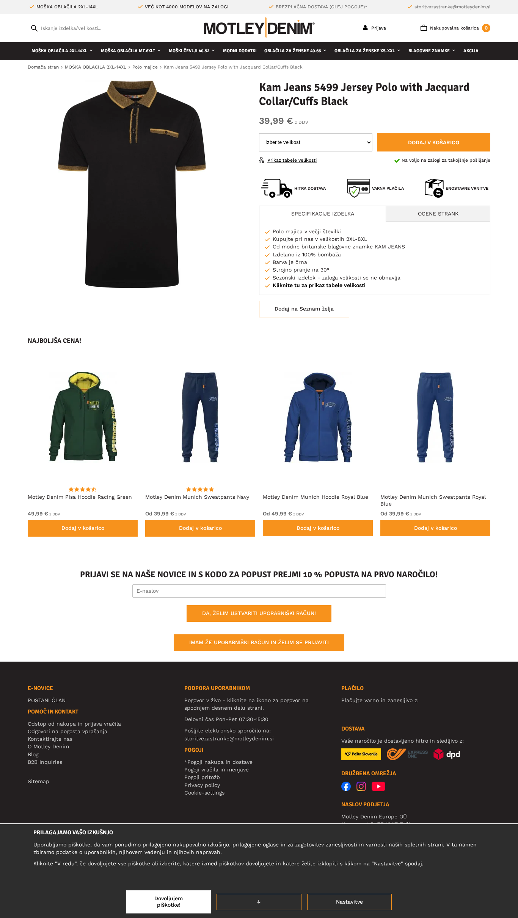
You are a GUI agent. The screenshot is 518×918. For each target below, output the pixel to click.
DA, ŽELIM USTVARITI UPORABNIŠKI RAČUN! (259, 613)
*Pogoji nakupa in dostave (218, 762)
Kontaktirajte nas (50, 739)
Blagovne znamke (429, 51)
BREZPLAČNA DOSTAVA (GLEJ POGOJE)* (321, 6)
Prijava (378, 28)
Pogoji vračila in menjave (216, 770)
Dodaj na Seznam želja (304, 309)
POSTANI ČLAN (47, 700)
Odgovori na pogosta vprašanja (67, 731)
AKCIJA (471, 51)
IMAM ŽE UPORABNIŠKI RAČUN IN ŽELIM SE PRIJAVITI (259, 642)
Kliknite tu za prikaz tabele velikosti (319, 285)
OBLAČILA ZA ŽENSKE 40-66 (292, 51)
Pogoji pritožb (202, 777)
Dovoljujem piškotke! (168, 901)
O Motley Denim (48, 746)
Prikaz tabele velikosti (292, 160)
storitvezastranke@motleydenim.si (452, 6)
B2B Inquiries (45, 762)
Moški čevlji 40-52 (189, 51)
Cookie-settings (204, 793)
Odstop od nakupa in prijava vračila (74, 724)
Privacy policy (202, 785)
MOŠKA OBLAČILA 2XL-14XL (59, 51)
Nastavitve (349, 902)
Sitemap (38, 781)
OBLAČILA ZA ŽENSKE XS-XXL (364, 51)
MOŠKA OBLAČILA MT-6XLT (128, 51)
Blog (33, 754)
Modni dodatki (240, 51)
